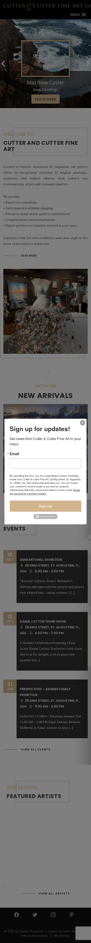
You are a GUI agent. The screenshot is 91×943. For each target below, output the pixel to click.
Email (14, 454)
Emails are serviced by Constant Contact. (45, 491)
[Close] (82, 422)
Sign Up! (45, 506)
